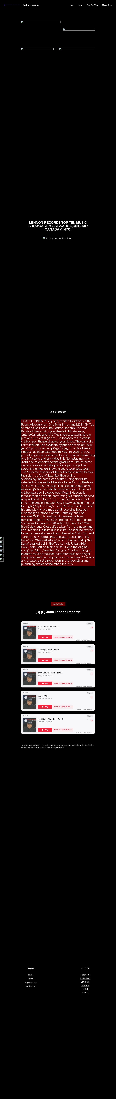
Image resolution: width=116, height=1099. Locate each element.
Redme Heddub (31, 5)
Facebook (85, 975)
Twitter (85, 992)
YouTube (85, 985)
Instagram (85, 978)
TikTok (85, 989)
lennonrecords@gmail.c (53, 462)
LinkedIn (85, 982)
